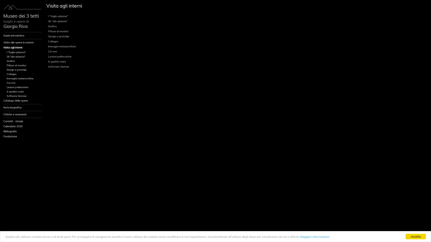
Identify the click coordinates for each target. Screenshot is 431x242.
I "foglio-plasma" (16, 52)
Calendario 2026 (13, 126)
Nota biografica (12, 107)
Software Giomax (16, 95)
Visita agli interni (12, 47)
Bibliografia (10, 131)
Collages (11, 74)
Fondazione (10, 136)
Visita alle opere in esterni (18, 42)
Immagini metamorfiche (20, 78)
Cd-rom (11, 82)
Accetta (416, 236)
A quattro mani (15, 91)
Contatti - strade (13, 121)
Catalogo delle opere (15, 100)
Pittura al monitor (16, 65)
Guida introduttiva (13, 35)
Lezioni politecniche (17, 87)
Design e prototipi (17, 69)
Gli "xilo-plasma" (16, 56)
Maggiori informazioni (314, 236)
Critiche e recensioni (14, 114)
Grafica (11, 61)
